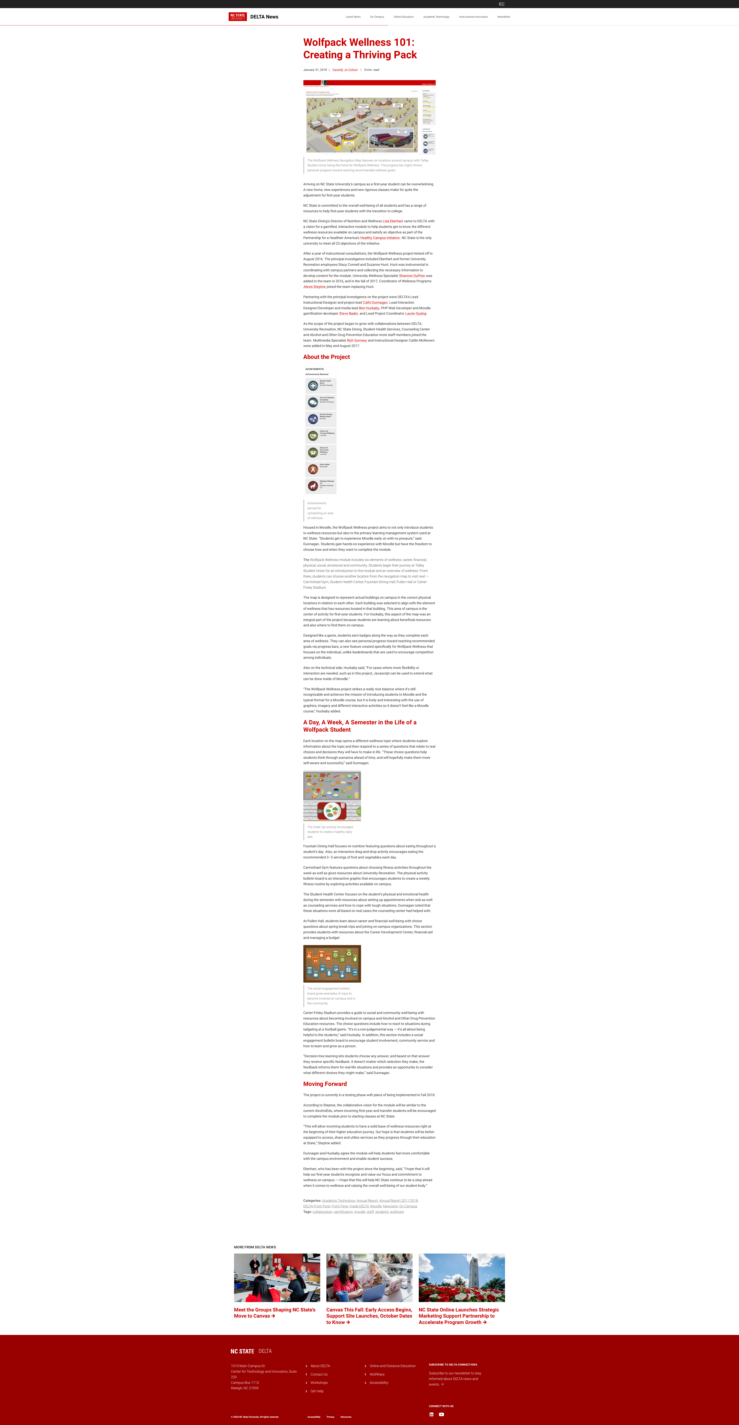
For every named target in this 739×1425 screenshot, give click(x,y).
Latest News (353, 16)
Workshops (319, 1383)
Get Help (317, 1391)
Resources (346, 1417)
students (382, 1212)
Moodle (376, 1206)
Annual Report (367, 1201)
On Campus (377, 16)
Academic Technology (436, 16)
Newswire (390, 1206)
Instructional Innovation (473, 16)
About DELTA (320, 1366)
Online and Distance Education (393, 1366)
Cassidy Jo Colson (345, 70)
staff (370, 1212)
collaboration (322, 1212)
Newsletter (503, 16)
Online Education (404, 16)
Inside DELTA (359, 1206)
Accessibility (379, 1383)
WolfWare (397, 1212)
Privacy (330, 1417)
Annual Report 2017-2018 (398, 1201)
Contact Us (319, 1374)
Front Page (340, 1206)
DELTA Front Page (316, 1206)
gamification (343, 1212)
